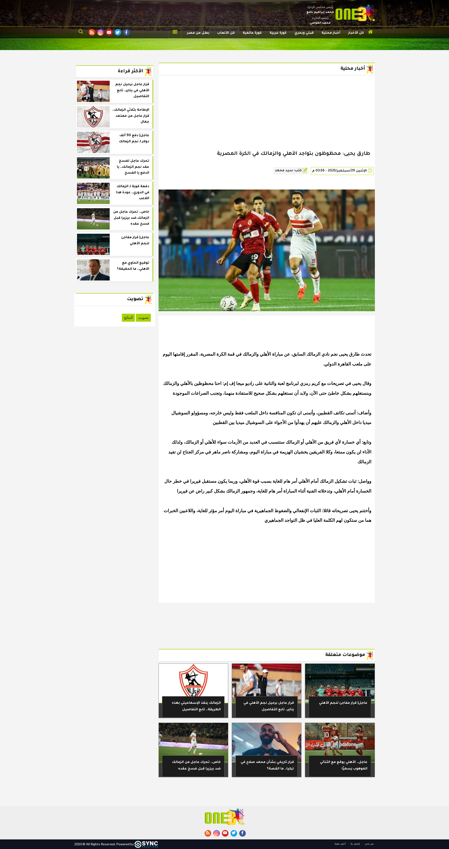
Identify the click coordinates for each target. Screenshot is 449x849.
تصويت (143, 318)
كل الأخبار (356, 33)
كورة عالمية (252, 33)
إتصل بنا (355, 844)
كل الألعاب (226, 33)
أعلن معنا (340, 844)
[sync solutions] (146, 844)
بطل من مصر (198, 33)
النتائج (128, 318)
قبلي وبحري (304, 33)
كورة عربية (278, 33)
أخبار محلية (331, 33)
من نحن (369, 844)
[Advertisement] (267, 120)
